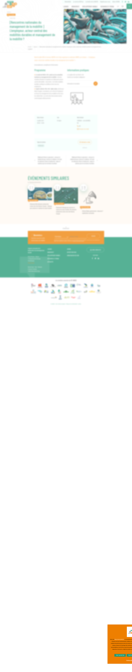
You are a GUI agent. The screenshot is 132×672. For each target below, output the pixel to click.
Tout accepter (120, 655)
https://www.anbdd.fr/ (119, 639)
